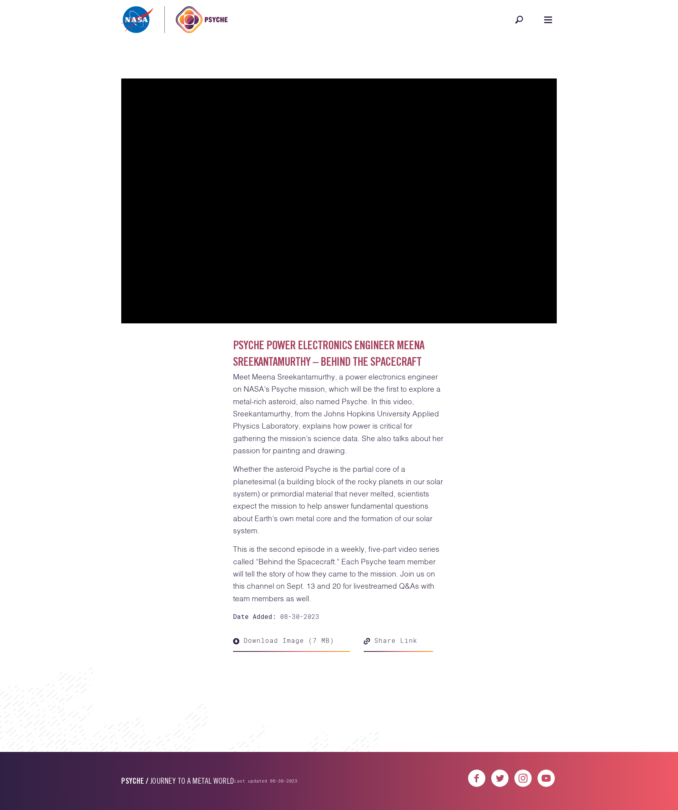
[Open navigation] (548, 19)
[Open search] (519, 19)
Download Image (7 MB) (286, 640)
